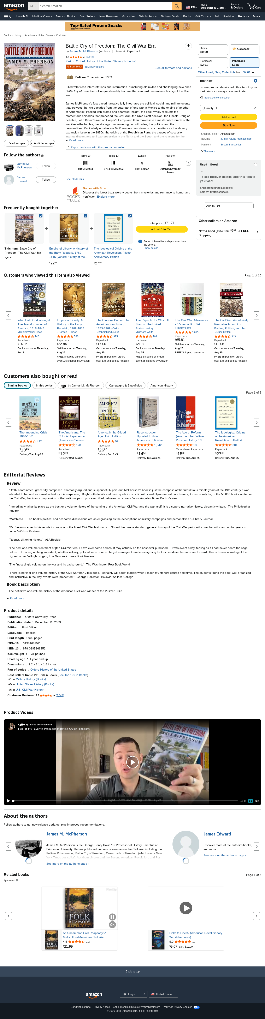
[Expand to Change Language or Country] (196, 7)
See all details (75, 179)
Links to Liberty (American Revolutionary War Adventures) (195, 935)
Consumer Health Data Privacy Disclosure (136, 1007)
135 (195, 445)
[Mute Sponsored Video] (112, 925)
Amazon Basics (65, 16)
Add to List (213, 206)
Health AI (22, 16)
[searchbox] (105, 6)
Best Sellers (87, 16)
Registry (243, 16)
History (18, 35)
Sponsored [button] (9, 880)
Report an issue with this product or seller (98, 147)
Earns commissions (41, 724)
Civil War (61, 35)
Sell (216, 16)
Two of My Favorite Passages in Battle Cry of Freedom (54, 728)
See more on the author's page (66, 863)
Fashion (228, 16)
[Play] (7, 801)
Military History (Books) (31, 679)
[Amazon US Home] (94, 996)
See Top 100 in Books (73, 675)
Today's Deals (170, 16)
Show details (151, 248)
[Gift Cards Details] (210, 16)
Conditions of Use (81, 1007)
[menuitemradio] (250, 801)
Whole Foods (148, 16)
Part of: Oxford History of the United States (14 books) (101, 61)
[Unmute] (257, 801)
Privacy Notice (102, 1007)
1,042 (158, 445)
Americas (29, 35)
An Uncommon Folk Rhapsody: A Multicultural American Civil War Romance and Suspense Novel (84, 935)
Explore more (106, 196)
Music (257, 16)
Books (187, 16)
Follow (46, 166)
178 (78, 445)
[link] (69, 228)
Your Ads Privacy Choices (177, 1007)
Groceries (128, 16)
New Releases (108, 16)
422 (39, 441)
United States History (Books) (35, 684)
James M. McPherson (84, 51)
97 (116, 441)
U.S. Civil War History (29, 689)
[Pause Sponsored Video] (112, 917)
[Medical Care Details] (51, 16)
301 (234, 445)
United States (45, 35)
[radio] (213, 50)
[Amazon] (14, 6)
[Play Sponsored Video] (186, 908)
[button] (8, 16)
